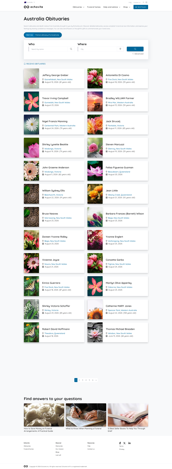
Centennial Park (51, 125)
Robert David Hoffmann (56, 329)
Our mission (60, 449)
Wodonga (48, 148)
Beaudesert (113, 172)
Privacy (121, 449)
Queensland (124, 172)
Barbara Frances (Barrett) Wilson (125, 213)
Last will (58, 455)
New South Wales (64, 79)
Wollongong (113, 241)
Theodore (48, 333)
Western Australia (125, 102)
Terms (121, 446)
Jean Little (112, 190)
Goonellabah (50, 79)
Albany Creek (114, 195)
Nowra (47, 264)
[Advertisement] (83, 360)
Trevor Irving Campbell (55, 98)
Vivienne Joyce (50, 259)
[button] (29, 2)
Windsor (111, 333)
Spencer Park (114, 310)
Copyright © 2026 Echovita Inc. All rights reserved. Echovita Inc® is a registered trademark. (58, 466)
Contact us (137, 2)
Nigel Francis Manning (54, 121)
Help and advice (110, 7)
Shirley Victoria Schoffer (56, 305)
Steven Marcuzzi (115, 144)
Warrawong (49, 218)
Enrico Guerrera (51, 282)
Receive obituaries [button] (35, 64)
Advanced (138, 54)
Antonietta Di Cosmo (117, 75)
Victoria (120, 125)
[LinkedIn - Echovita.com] (129, 443)
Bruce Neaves (50, 213)
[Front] (33, 6)
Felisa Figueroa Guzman (119, 167)
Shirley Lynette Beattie (55, 144)
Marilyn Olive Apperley (119, 282)
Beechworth (49, 195)
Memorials (59, 446)
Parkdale (112, 125)
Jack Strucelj (113, 121)
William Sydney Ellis (53, 190)
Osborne (112, 287)
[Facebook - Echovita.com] (120, 443)
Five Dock (112, 79)
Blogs (57, 452)
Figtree (111, 264)
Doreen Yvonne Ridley (54, 236)
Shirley (47, 310)
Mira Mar (112, 102)
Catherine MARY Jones (118, 305)
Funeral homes (94, 7)
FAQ (130, 2)
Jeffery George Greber (55, 75)
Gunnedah (49, 102)
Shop (125, 7)
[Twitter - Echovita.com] (124, 443)
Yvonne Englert (114, 236)
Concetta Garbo (115, 259)
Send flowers (142, 7)
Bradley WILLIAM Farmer (120, 98)
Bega (110, 218)
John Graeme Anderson (55, 167)
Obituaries (77, 7)
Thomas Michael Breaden (120, 329)
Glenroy (111, 148)
